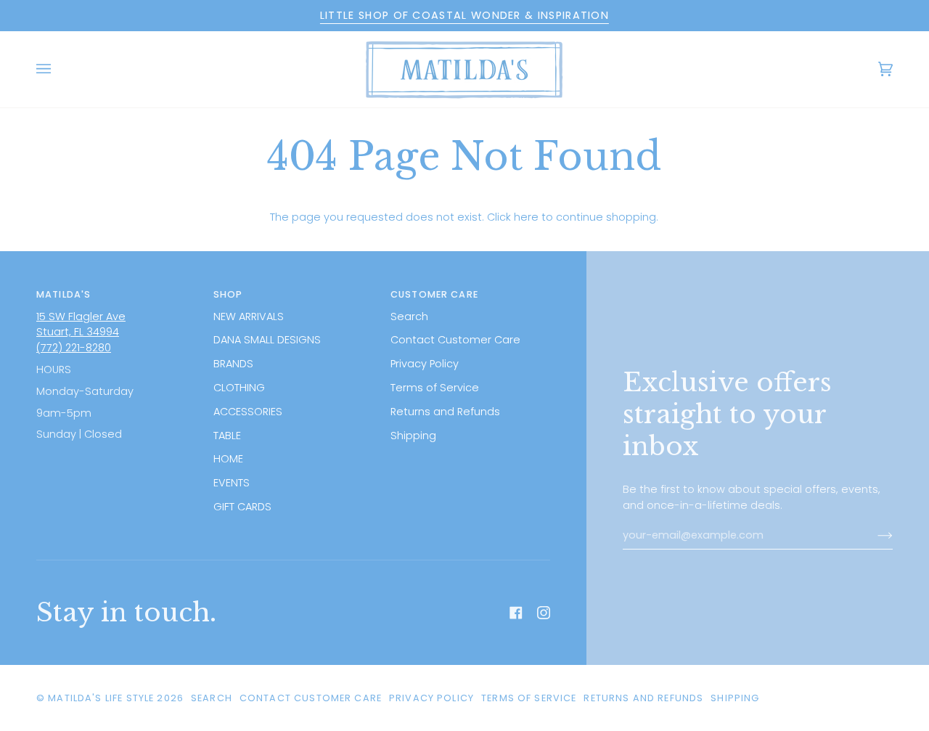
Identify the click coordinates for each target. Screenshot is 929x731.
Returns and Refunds (445, 411)
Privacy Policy (424, 363)
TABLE (227, 435)
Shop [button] (228, 294)
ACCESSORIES (247, 411)
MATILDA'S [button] (63, 294)
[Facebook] (516, 612)
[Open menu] (58, 69)
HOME (228, 459)
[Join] (873, 535)
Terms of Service (434, 387)
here (526, 217)
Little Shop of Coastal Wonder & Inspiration (464, 15)
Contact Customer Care (455, 339)
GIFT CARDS (242, 506)
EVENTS (231, 482)
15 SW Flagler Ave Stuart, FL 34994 (81, 324)
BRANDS (233, 363)
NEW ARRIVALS (248, 316)
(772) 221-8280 (73, 347)
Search (409, 316)
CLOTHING (239, 387)
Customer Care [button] (434, 294)
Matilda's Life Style (101, 698)
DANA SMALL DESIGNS (267, 339)
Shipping (413, 435)
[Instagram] (543, 612)
